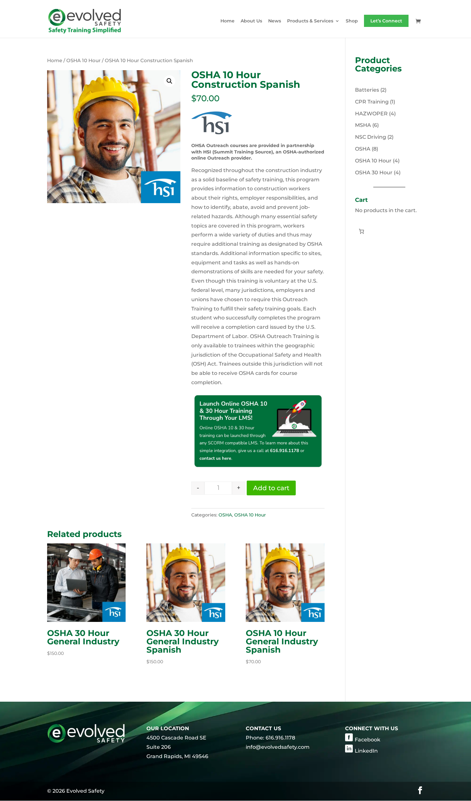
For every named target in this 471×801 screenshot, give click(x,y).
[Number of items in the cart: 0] (361, 231)
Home (227, 21)
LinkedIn (366, 751)
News (274, 21)
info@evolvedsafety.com (278, 747)
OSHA (225, 515)
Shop (352, 21)
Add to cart (271, 488)
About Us (251, 21)
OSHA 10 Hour (83, 60)
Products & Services (310, 21)
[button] (169, 81)
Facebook (367, 740)
